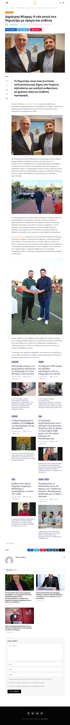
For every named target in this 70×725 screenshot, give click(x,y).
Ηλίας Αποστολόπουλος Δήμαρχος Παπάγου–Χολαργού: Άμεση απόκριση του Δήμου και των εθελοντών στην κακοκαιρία (49, 595)
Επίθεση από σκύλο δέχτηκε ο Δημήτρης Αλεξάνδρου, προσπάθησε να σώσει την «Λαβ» (22, 488)
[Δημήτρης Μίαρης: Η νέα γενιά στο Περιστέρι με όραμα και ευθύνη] (35, 53)
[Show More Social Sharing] (44, 29)
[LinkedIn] (7, 89)
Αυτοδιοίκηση (9, 12)
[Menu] (7, 3)
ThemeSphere (44, 719)
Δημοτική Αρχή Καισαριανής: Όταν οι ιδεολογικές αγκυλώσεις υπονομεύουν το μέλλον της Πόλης (18, 628)
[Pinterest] (7, 94)
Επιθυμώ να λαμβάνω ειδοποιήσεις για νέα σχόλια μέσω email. (27, 682)
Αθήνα (46, 479)
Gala (40, 416)
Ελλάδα (41, 479)
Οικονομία (15, 362)
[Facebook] (7, 81)
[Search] (63, 3)
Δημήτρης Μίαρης (32, 104)
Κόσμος (41, 362)
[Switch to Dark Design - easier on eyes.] (60, 3)
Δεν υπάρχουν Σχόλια (38, 24)
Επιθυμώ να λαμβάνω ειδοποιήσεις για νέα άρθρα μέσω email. (26, 686)
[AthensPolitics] (35, 3)
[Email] (7, 98)
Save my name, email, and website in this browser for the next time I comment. (30, 679)
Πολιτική (14, 416)
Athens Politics (14, 24)
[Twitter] (7, 85)
